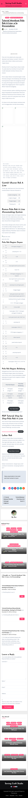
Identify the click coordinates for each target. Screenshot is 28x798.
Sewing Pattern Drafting (16, 17)
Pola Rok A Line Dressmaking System (9, 431)
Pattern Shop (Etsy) (11, 530)
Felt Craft (13, 528)
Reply (22, 596)
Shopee (20, 795)
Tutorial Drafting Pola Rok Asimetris (14, 564)
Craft (8, 528)
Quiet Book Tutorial (14, 451)
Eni (6, 29)
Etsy (16, 795)
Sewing (7, 17)
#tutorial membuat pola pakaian (9, 33)
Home (7, 795)
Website (4, 693)
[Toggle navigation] (2, 4)
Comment (4, 661)
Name (3, 681)
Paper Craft (20, 738)
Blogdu (21, 791)
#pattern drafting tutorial (9, 31)
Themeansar (14, 793)
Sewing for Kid (14, 531)
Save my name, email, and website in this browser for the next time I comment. (12, 702)
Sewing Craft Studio (13, 3)
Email (3, 687)
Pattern (19, 528)
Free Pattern (12, 738)
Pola (14, 408)
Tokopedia (12, 795)
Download (21, 431)
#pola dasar (18, 31)
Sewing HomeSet (14, 544)
